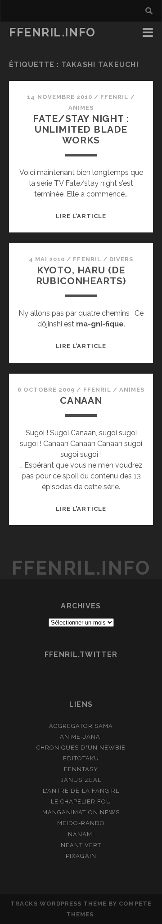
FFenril (114, 97)
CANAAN (81, 400)
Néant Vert (81, 845)
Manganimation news (81, 812)
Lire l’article (81, 216)
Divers (121, 259)
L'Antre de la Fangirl (81, 790)
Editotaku (81, 758)
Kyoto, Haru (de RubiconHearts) (81, 275)
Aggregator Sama (81, 726)
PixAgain (81, 856)
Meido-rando (81, 823)
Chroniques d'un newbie (81, 747)
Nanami (81, 834)
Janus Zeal (81, 780)
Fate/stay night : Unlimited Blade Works (81, 129)
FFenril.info (52, 32)
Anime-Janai (81, 736)
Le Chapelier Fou (81, 801)
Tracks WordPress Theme (58, 903)
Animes (81, 107)
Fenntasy (81, 769)
